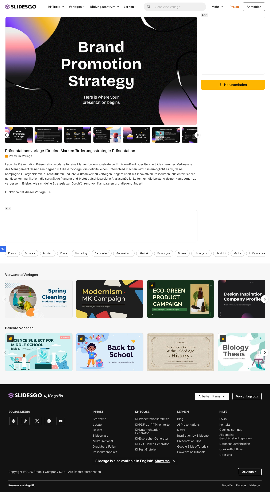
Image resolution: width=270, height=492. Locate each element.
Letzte (97, 424)
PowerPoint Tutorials (191, 452)
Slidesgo (254, 485)
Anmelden (254, 6)
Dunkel (182, 253)
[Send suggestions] (3, 249)
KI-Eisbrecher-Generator (151, 438)
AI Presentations (188, 424)
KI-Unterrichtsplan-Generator (148, 431)
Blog (180, 419)
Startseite (99, 419)
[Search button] (149, 7)
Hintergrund (201, 253)
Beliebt (97, 430)
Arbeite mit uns (209, 396)
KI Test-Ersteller (146, 449)
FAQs (223, 419)
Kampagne (163, 253)
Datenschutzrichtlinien (234, 443)
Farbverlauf (101, 253)
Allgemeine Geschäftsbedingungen (235, 436)
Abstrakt (144, 253)
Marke (237, 253)
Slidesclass (100, 435)
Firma (63, 253)
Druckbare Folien (104, 446)
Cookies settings (230, 429)
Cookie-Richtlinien (231, 449)
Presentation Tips (189, 441)
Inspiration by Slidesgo (193, 435)
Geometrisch (123, 253)
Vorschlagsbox (247, 396)
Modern (47, 253)
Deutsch (248, 471)
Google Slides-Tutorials (193, 446)
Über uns (225, 454)
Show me (162, 461)
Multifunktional (103, 441)
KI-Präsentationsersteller (152, 419)
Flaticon (241, 485)
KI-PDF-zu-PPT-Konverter (153, 424)
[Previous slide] (5, 299)
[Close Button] (174, 460)
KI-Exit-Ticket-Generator (152, 444)
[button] (197, 135)
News (181, 430)
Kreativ (12, 253)
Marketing (81, 253)
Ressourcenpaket (105, 452)
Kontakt (224, 424)
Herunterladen (235, 85)
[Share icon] (190, 23)
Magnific (227, 485)
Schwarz (30, 253)
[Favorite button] (179, 23)
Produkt (221, 253)
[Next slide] (191, 71)
